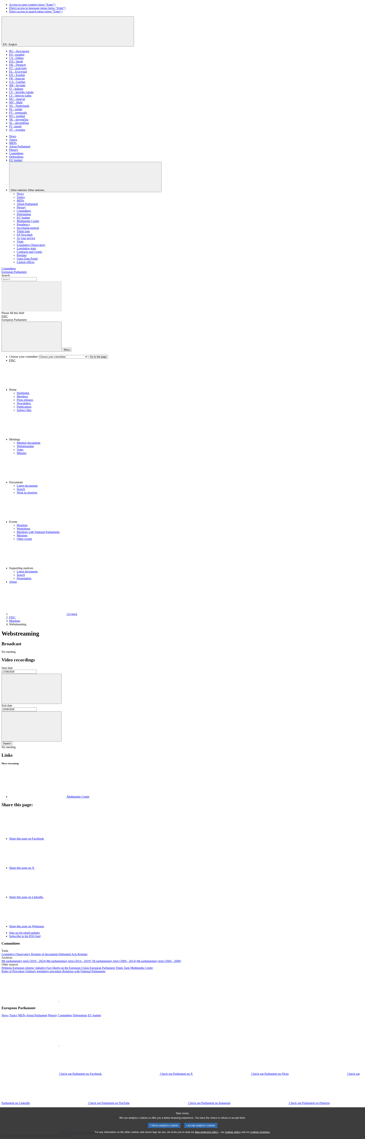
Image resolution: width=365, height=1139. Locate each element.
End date (7, 705)
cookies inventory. (260, 1132)
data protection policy (206, 1132)
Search (6, 275)
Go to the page (98, 356)
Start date (7, 668)
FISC (5, 316)
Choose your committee (23, 356)
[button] (186, 376)
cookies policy (233, 1132)
